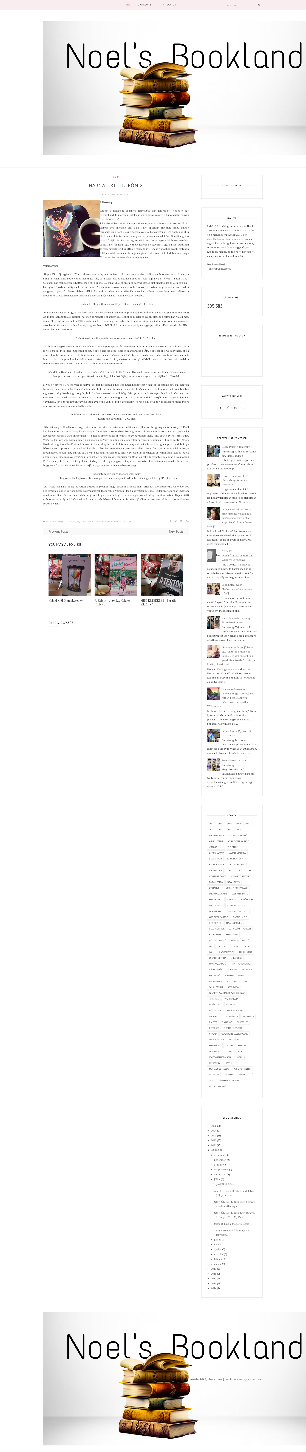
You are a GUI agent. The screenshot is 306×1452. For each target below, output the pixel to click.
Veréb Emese (215, 1004)
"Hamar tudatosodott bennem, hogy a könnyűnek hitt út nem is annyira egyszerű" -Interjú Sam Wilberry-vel (230, 698)
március (218, 1254)
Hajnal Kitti (65, 521)
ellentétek (215, 1045)
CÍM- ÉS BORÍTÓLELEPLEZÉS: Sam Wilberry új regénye (237, 555)
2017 (211, 823)
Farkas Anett (216, 905)
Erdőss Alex (247, 899)
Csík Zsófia (224, 268)
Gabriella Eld (240, 917)
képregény (214, 1063)
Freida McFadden (236, 905)
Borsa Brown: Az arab (234, 760)
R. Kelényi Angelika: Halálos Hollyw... (112, 602)
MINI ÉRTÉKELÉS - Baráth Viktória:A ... (158, 602)
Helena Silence (216, 929)
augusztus (220, 1174)
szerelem (85, 521)
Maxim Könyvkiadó (240, 964)
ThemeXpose (215, 1379)
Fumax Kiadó (215, 911)
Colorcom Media (240, 876)
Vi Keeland (231, 1004)
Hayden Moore (234, 923)
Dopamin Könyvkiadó (237, 888)
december (220, 1155)
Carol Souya (233, 870)
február (218, 1259)
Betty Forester (217, 864)
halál (240, 1051)
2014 (213, 1288)
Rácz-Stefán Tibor (218, 981)
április (218, 1249)
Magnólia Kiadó (217, 964)
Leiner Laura (245, 952)
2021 (247, 823)
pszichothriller (242, 1069)
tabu (211, 1080)
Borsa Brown (237, 864)
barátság (227, 1022)
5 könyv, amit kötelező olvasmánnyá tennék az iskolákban (235, 480)
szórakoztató (245, 1074)
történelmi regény (229, 1080)
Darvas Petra (216, 882)
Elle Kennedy (216, 899)
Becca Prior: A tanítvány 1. (237, 446)
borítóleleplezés (233, 1028)
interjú (241, 1057)
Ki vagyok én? (146, 4)
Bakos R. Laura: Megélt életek (231, 1223)
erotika (229, 1045)
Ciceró (248, 870)
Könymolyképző (217, 940)
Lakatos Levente (226, 952)
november (220, 1159)
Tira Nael (214, 999)
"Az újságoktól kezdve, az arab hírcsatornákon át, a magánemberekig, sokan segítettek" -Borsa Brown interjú (230, 518)
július (217, 1179)
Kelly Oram (232, 934)
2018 (220, 823)
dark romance (216, 1039)
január (217, 1264)
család (213, 1034)
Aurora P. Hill (216, 847)
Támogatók (169, 4)
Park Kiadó (214, 975)
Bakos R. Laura (216, 853)
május (217, 1244)
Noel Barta (111, 194)
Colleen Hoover (217, 876)
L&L (211, 946)
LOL (211, 952)
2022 (211, 829)
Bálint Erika (215, 870)
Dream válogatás (218, 894)
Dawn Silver (233, 882)
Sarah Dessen (216, 987)
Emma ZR (231, 899)
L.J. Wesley (222, 946)
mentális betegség (219, 1069)
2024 (229, 829)
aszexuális (248, 1016)
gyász (229, 1051)
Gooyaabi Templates (251, 1379)
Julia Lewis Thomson (240, 929)
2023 (220, 829)
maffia (228, 1063)
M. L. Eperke (236, 958)
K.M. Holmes (215, 934)
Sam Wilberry (240, 981)
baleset (213, 1022)
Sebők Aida (233, 987)
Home (127, 4)
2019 (229, 823)
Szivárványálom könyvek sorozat (111, 521)
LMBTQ (246, 946)
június (217, 1239)
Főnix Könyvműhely (237, 911)
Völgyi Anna (215, 1010)
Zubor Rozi (215, 1016)
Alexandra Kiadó (238, 835)
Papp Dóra (247, 969)
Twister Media (230, 999)
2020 (116, 177)
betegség (214, 1028)
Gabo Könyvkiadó (218, 917)
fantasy (242, 1045)
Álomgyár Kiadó (217, 1086)
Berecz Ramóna (234, 859)
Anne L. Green (216, 841)
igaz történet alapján (220, 1057)
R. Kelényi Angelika (234, 975)
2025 (238, 829)
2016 (213, 1283)
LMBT (76, 521)
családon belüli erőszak (234, 1034)
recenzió (214, 1074)
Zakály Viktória (235, 1010)
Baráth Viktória (237, 853)
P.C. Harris (232, 969)
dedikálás (234, 1039)
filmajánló (215, 1051)
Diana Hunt (215, 888)
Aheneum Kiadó (217, 835)
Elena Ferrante (240, 894)
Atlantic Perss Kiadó (238, 841)
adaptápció (232, 1016)
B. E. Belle (232, 847)
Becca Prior (215, 859)
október (219, 1164)
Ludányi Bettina (217, 958)
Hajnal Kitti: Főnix (223, 1184)
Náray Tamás (215, 969)
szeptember (221, 1169)
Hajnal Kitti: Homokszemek (66, 600)
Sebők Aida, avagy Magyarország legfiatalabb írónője (237, 589)
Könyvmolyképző (240, 940)
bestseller (242, 1022)
